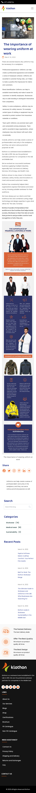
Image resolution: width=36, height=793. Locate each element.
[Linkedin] (24, 471)
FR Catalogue (7, 727)
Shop (4, 713)
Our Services (7, 704)
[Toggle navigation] (32, 8)
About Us (6, 699)
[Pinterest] (19, 471)
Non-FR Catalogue (9, 731)
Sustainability (13, 532)
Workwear (12, 523)
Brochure (5, 722)
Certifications (7, 717)
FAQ (4, 765)
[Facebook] (4, 471)
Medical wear (13, 527)
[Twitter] (9, 471)
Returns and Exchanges (11, 761)
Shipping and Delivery (10, 756)
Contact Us (6, 747)
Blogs (4, 708)
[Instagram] (14, 471)
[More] (29, 471)
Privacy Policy (7, 751)
